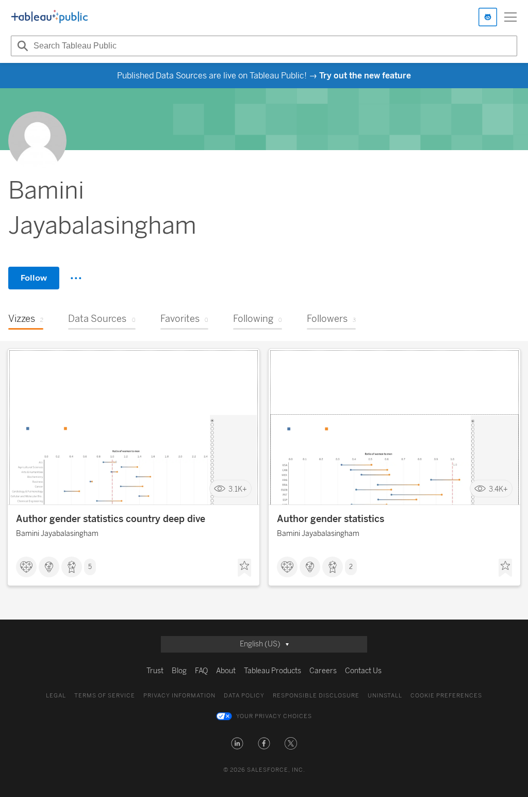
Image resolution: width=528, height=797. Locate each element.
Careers (323, 670)
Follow (34, 277)
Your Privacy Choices (274, 716)
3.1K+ (237, 488)
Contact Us (363, 670)
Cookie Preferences (446, 695)
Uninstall (385, 695)
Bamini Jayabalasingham (57, 533)
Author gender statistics (330, 519)
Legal (56, 695)
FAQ (201, 670)
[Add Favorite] (244, 568)
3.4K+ (498, 488)
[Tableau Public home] (49, 17)
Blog (179, 670)
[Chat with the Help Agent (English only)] (487, 17)
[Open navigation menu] (510, 17)
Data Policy (244, 695)
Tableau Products (272, 670)
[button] (237, 743)
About (226, 670)
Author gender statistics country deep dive (110, 519)
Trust (154, 670)
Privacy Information (179, 695)
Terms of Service (104, 695)
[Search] (21, 46)
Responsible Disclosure (316, 695)
